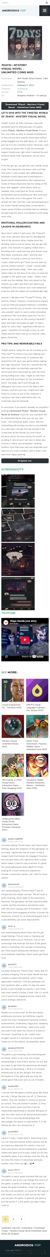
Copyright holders (23, 1253)
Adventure (22, 88)
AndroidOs (14, 10)
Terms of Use (39, 1253)
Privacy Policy (37, 1250)
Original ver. (25, 460)
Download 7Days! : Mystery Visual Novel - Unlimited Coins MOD (25, 106)
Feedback (8, 1253)
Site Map (25, 1250)
